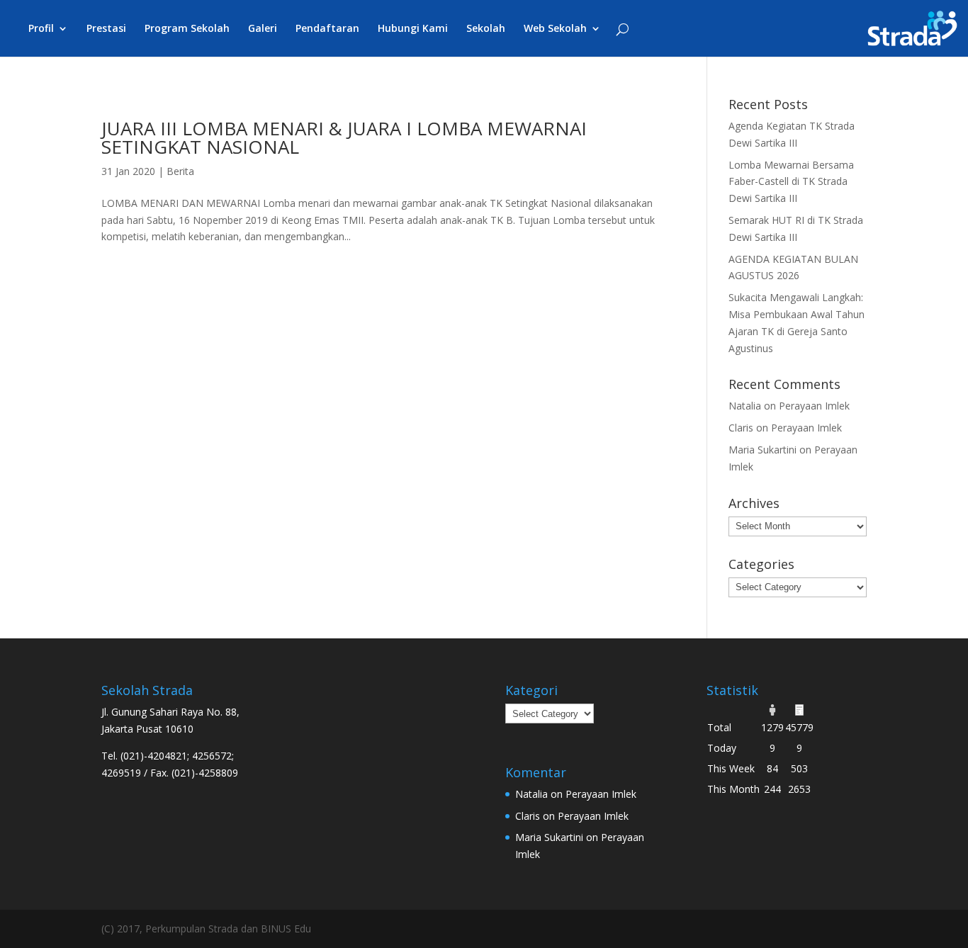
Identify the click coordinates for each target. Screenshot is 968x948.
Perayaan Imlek (814, 405)
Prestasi (106, 29)
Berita (180, 171)
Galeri (262, 29)
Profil (41, 29)
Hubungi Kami (413, 29)
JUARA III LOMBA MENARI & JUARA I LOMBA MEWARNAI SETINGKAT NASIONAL (344, 137)
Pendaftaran (327, 29)
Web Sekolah (555, 29)
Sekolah (485, 29)
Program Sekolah (187, 29)
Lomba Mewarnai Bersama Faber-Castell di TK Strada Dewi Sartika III (791, 181)
